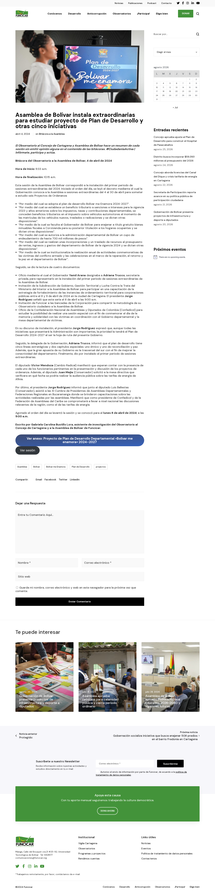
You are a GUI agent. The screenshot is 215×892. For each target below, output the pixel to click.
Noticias (119, 3)
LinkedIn (75, 479)
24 (157, 95)
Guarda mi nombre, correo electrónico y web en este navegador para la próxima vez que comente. (75, 589)
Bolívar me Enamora (55, 466)
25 (163, 95)
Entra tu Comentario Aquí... (35, 515)
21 (183, 91)
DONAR (185, 13)
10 (157, 87)
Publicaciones (135, 3)
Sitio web (24, 576)
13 (176, 87)
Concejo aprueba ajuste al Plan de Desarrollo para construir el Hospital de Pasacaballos (175, 141)
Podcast (151, 3)
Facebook (50, 479)
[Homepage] (24, 841)
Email (39, 479)
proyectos (101, 466)
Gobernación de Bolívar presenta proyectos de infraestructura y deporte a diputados (173, 215)
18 (163, 91)
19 (170, 91)
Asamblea (22, 466)
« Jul (175, 107)
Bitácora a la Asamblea (52, 134)
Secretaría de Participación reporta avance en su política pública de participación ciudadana (175, 196)
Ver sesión (27, 450)
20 (176, 91)
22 (190, 91)
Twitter (63, 479)
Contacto (166, 3)
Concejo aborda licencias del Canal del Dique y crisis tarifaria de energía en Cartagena (175, 176)
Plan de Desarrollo (81, 466)
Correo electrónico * (97, 563)
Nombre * (24, 563)
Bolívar (36, 466)
